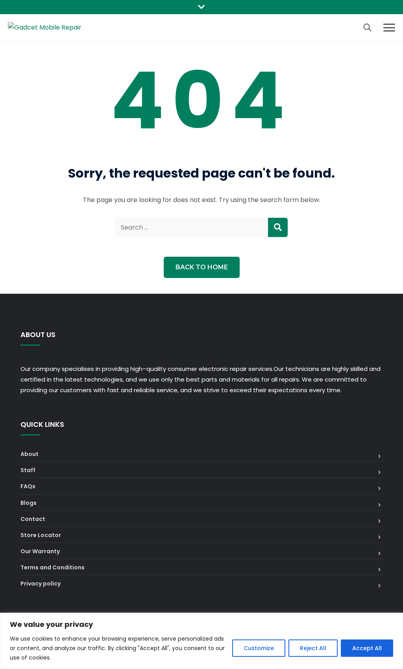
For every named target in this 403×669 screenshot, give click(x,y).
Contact (32, 519)
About (29, 454)
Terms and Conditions (52, 567)
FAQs (27, 486)
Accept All (367, 648)
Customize (259, 648)
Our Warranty (40, 551)
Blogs (28, 503)
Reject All (313, 648)
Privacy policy (40, 583)
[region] (201, 641)
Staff (27, 470)
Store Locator (40, 535)
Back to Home (202, 267)
